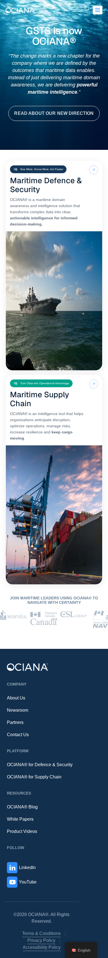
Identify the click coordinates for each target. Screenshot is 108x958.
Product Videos (22, 831)
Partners (15, 722)
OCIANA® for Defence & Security (40, 764)
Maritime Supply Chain (39, 398)
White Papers (20, 819)
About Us (16, 698)
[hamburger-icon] (97, 10)
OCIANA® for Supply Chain (34, 777)
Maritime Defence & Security (46, 184)
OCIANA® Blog (22, 807)
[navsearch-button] (87, 10)
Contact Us (18, 734)
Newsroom (17, 710)
